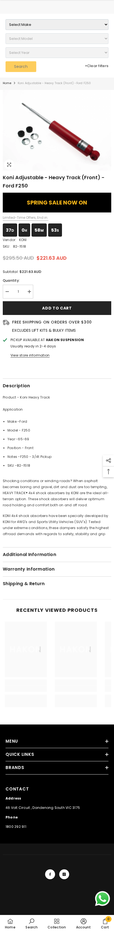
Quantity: (11, 280)
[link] (26, 689)
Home (7, 83)
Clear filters (96, 65)
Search (21, 66)
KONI (23, 239)
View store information (30, 355)
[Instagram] (64, 874)
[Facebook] (50, 874)
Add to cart (57, 308)
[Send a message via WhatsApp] (102, 898)
